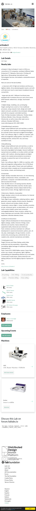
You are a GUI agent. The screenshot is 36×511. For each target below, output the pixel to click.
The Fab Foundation (10, 476)
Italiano (7, 497)
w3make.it (15, 29)
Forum (6, 474)
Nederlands (8, 499)
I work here (7, 325)
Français (7, 495)
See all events (6, 335)
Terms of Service (9, 482)
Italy (8, 29)
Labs (2, 29)
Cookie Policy (9, 478)
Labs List (7, 466)
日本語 (7, 503)
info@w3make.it (16, 52)
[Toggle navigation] (33, 4)
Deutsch (7, 489)
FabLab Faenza (10, 290)
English (7, 491)
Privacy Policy (9, 480)
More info (13, 509)
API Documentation (10, 472)
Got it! (30, 508)
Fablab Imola (9, 295)
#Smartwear (6, 407)
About (6, 470)
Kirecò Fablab (9, 285)
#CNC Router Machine (8, 372)
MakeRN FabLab (10, 300)
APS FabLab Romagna (12, 305)
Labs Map (7, 468)
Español (7, 493)
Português (8, 501)
